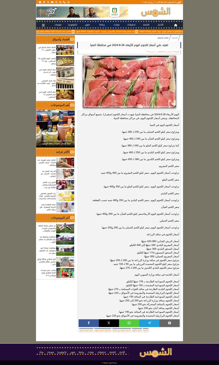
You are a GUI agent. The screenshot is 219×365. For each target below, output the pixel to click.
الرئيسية (175, 37)
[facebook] (89, 323)
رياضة (102, 25)
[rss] (60, 2)
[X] (109, 323)
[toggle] (43, 24)
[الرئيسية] (40, 2)
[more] (68, 2)
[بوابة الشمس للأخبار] (156, 12)
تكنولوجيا (72, 25)
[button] (39, 12)
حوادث (117, 25)
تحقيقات (131, 25)
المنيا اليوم (136, 330)
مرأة (41, 352)
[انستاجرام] (56, 2)
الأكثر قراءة (63, 152)
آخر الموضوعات (60, 217)
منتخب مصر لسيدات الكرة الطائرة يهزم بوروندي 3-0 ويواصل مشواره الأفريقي (55, 31)
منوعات (57, 25)
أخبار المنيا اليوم (86, 330)
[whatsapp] (129, 323)
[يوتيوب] (52, 2)
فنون (87, 25)
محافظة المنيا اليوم (103, 330)
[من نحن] (64, 2)
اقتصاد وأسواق (163, 37)
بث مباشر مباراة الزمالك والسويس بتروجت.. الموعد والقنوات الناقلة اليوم (120, 31)
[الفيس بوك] (44, 2)
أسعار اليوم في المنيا (121, 330)
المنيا (145, 330)
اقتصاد (146, 25)
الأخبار (160, 25)
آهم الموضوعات (60, 105)
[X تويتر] (48, 2)
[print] (169, 323)
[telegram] (149, 323)
